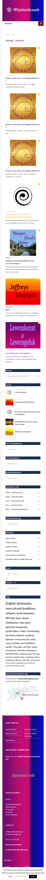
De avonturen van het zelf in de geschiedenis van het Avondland (18, 215)
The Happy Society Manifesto (24, 402)
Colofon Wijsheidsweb (13, 804)
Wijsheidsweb (10, 740)
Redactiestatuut (11, 807)
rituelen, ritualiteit (11, 547)
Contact (8, 799)
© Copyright (10, 809)
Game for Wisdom (11, 733)
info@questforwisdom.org (14, 832)
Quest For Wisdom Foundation (30, 735)
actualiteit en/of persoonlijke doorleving (19, 559)
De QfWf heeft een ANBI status (17, 850)
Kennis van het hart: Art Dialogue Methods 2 (22, 125)
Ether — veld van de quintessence (17, 509)
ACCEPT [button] (33, 876)
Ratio (8, 310)
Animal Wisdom (11, 729)
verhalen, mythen (11, 542)
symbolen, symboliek (12, 551)
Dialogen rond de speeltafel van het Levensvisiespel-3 (20, 262)
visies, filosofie (11, 538)
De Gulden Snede (30, 729)
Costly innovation (20, 392)
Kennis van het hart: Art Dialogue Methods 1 (23, 171)
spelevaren (9, 307)
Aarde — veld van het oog (14, 492)
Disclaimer (9, 812)
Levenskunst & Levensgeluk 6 (18, 353)
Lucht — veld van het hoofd (15, 501)
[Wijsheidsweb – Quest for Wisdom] (23, 10)
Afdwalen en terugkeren (23, 432)
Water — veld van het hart (14, 497)
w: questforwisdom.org (13, 834)
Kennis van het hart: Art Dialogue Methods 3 (22, 79)
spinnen (8, 258)
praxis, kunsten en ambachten (15, 555)
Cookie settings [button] (20, 876)
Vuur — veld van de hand (14, 505)
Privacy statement (11, 815)
